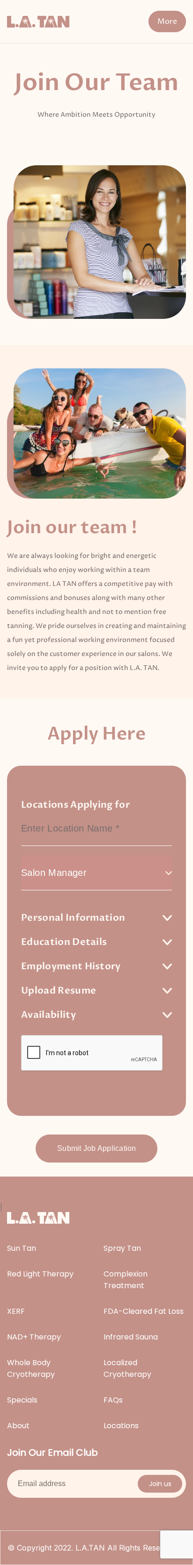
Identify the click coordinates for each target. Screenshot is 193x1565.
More (167, 21)
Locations (121, 1425)
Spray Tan (122, 1248)
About (18, 1425)
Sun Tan (21, 1248)
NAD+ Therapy (34, 1337)
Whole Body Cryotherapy (31, 1368)
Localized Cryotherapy (127, 1368)
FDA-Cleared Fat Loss (144, 1311)
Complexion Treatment (126, 1280)
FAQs (113, 1400)
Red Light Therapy (40, 1274)
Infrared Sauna (131, 1337)
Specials (22, 1400)
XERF (16, 1311)
